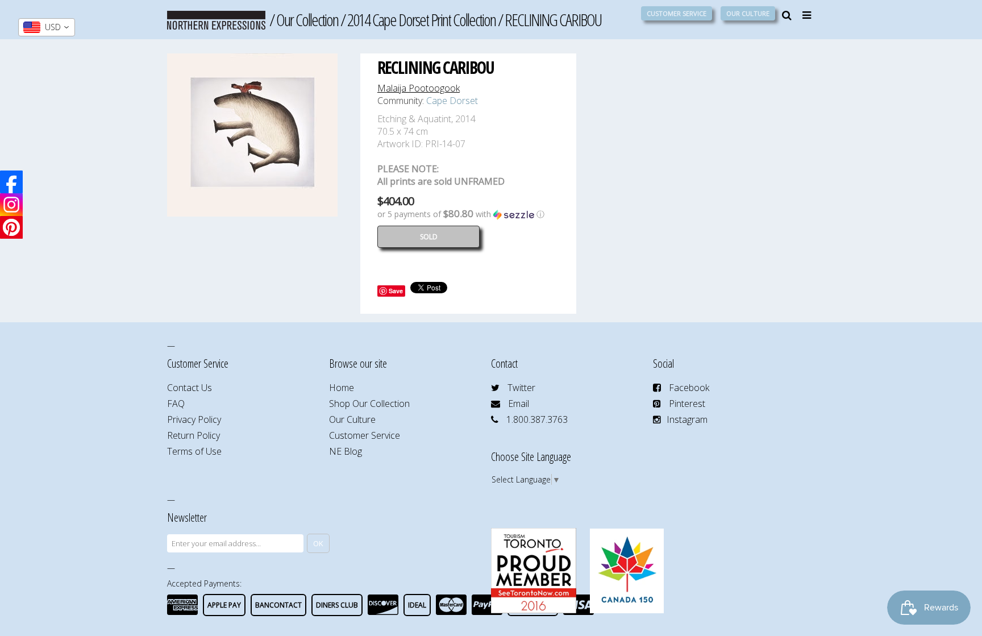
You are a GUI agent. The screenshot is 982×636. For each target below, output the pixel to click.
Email (518, 403)
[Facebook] (11, 182)
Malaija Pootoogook (418, 88)
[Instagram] (11, 204)
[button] (468, 214)
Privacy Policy (194, 419)
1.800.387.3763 (537, 419)
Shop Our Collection (369, 403)
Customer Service (676, 13)
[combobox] (46, 27)
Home (341, 387)
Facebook (689, 387)
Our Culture (747, 13)
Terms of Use (194, 451)
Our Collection (307, 19)
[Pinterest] (11, 227)
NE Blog (345, 451)
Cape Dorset (452, 100)
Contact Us (189, 387)
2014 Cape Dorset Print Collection (421, 19)
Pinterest (687, 403)
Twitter (521, 387)
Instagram (687, 419)
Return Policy (193, 435)
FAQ (176, 403)
